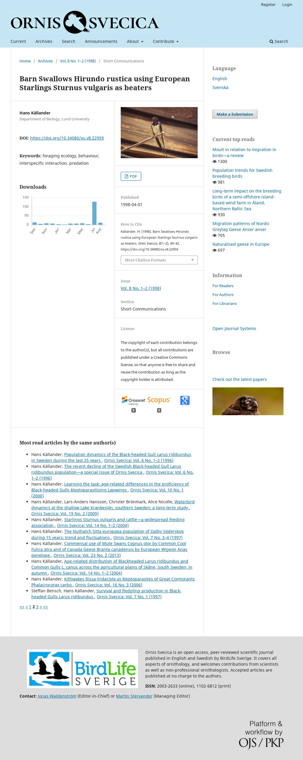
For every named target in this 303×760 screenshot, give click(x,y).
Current (18, 41)
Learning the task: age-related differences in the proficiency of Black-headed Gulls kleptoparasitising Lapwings (110, 487)
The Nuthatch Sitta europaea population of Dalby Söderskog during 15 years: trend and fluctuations (107, 534)
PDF (133, 176)
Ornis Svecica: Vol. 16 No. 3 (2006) (108, 585)
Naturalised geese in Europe (240, 244)
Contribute (164, 41)
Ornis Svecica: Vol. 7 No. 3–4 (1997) (148, 537)
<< (22, 606)
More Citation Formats (145, 260)
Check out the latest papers (239, 379)
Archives (44, 41)
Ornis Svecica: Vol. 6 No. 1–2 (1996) (138, 460)
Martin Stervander (134, 696)
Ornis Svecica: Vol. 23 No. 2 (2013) (87, 555)
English (219, 78)
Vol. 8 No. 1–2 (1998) (78, 61)
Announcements (101, 41)
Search (68, 41)
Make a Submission (235, 114)
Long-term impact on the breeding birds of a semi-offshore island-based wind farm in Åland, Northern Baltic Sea (246, 199)
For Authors (222, 294)
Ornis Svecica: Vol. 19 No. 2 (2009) (65, 513)
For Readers (222, 285)
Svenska (220, 87)
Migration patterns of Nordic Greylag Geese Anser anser (241, 226)
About (133, 41)
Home (25, 61)
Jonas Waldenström (57, 696)
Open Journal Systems (234, 328)
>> (45, 606)
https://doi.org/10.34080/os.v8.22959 (67, 138)
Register (268, 4)
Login (287, 4)
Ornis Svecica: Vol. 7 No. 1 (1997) (129, 596)
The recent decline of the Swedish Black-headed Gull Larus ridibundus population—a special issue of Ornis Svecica (106, 469)
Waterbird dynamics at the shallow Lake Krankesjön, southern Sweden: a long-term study (113, 504)
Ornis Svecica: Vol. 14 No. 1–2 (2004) (93, 525)
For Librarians (224, 303)
